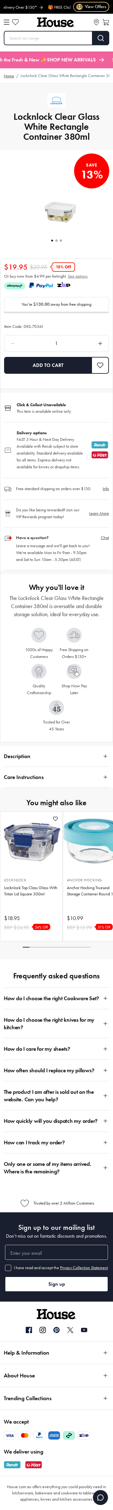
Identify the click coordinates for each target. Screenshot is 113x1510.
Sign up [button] (56, 1284)
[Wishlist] (15, 22)
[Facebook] (29, 1330)
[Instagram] (43, 1330)
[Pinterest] (56, 1330)
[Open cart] (105, 22)
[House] (56, 22)
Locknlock (15, 880)
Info (106, 488)
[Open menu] (6, 22)
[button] (100, 365)
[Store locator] (96, 22)
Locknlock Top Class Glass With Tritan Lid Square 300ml (30, 891)
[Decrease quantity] (26, 343)
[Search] (101, 38)
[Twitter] (70, 1330)
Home (9, 76)
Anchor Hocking (84, 880)
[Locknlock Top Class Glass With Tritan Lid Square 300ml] (31, 841)
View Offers (91, 6)
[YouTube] (84, 1330)
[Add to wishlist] (55, 819)
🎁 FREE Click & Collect (61, 7)
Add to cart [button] (48, 365)
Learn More (99, 513)
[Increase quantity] (87, 343)
